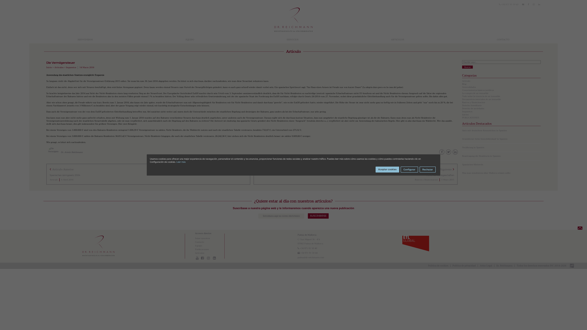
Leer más (181, 162)
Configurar (409, 169)
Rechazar (427, 169)
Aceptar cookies (387, 169)
